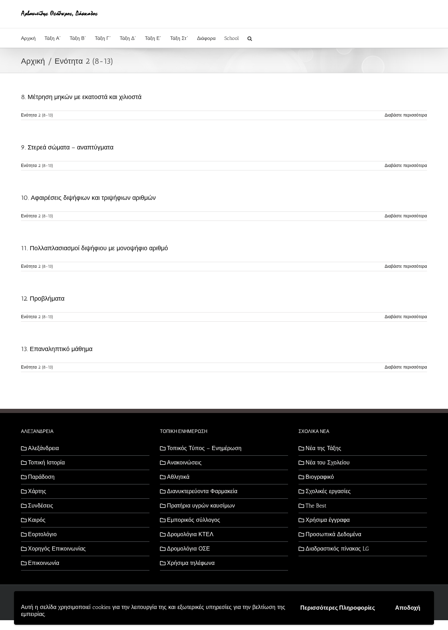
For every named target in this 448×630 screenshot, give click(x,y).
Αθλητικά (178, 477)
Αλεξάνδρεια (43, 448)
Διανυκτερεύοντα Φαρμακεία (202, 491)
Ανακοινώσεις (184, 462)
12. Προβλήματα (42, 298)
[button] (249, 38)
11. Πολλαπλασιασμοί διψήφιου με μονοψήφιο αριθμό (94, 248)
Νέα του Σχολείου (328, 462)
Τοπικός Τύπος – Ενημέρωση (204, 448)
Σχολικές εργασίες (328, 491)
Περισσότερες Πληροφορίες (337, 608)
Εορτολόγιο (42, 534)
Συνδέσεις (40, 505)
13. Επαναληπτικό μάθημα (56, 349)
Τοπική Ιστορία (46, 462)
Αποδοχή (407, 608)
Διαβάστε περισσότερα (406, 115)
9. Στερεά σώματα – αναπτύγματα (67, 147)
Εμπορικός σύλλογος (193, 520)
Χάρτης (37, 491)
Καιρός (37, 520)
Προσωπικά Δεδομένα (333, 534)
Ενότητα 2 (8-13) (37, 115)
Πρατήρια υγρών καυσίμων (201, 505)
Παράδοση (41, 477)
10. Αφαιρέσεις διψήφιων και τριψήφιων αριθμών (88, 198)
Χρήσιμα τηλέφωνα (191, 563)
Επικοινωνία (43, 563)
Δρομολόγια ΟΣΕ (188, 548)
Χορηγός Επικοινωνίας (57, 548)
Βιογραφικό (320, 477)
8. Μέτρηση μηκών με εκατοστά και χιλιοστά (81, 97)
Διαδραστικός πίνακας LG (337, 548)
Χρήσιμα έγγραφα (328, 520)
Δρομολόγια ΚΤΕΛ (190, 534)
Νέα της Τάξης (323, 448)
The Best (316, 505)
